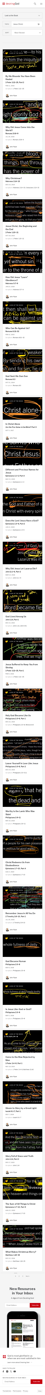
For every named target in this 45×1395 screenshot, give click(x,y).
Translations (7, 1391)
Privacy (25, 1391)
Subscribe (35, 1305)
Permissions (17, 1391)
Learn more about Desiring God (18, 1362)
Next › (28, 1276)
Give (39, 1391)
